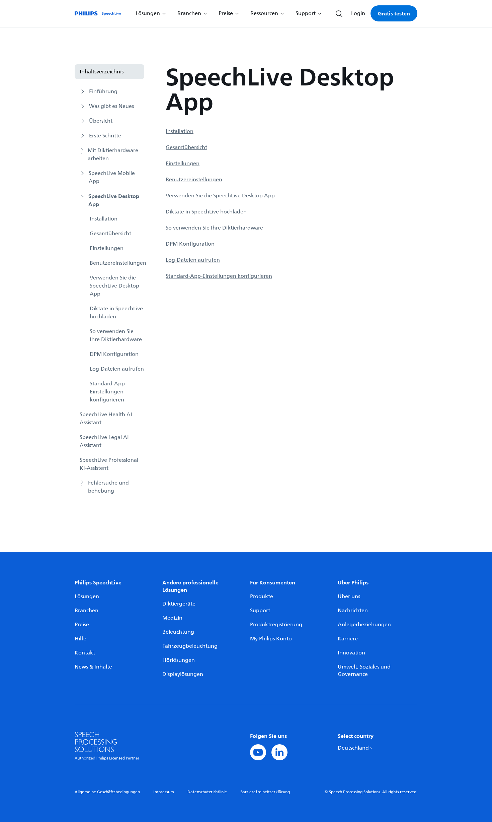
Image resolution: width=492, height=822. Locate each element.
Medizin (172, 618)
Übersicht (100, 121)
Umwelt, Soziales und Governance (364, 670)
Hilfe (80, 638)
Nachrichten (353, 610)
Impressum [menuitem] (163, 792)
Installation (103, 218)
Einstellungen (107, 248)
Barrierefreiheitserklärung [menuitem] (265, 792)
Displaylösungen (182, 674)
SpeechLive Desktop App (113, 200)
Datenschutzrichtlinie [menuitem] (207, 792)
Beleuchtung (178, 632)
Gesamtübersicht (110, 233)
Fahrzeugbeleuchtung (190, 646)
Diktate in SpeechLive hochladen (116, 312)
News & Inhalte (93, 667)
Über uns (349, 596)
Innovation (351, 652)
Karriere (348, 638)
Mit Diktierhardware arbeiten (113, 154)
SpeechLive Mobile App (112, 177)
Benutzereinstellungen (117, 263)
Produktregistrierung (276, 624)
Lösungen (87, 596)
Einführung (103, 91)
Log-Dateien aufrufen (117, 369)
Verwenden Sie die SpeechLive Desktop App (114, 285)
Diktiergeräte (178, 604)
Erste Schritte (105, 135)
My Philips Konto (271, 638)
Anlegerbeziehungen (364, 624)
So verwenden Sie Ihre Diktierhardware (116, 335)
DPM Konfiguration (114, 354)
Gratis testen (394, 13)
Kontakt (85, 652)
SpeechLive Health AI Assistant (106, 418)
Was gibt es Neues (111, 106)
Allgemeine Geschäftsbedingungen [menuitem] (107, 792)
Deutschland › (355, 748)
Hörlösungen (178, 660)
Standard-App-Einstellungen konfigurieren (108, 391)
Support (260, 610)
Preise (82, 624)
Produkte (261, 596)
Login (358, 13)
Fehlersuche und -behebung (110, 487)
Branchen (86, 610)
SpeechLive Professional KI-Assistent (109, 464)
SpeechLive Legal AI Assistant (104, 441)
